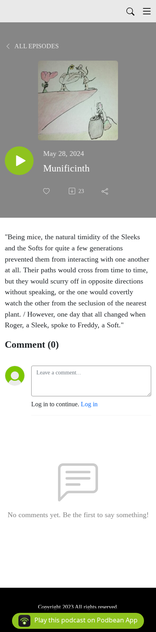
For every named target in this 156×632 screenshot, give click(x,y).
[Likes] (47, 191)
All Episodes (36, 46)
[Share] (105, 191)
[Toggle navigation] (147, 11)
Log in (89, 404)
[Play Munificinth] (19, 160)
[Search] (130, 11)
